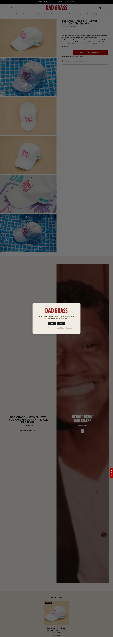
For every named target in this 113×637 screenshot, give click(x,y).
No (52, 323)
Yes (61, 323)
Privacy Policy (69, 327)
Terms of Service (60, 327)
